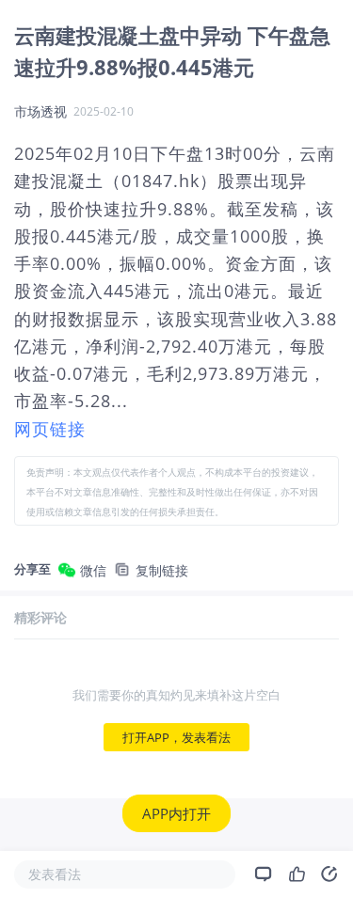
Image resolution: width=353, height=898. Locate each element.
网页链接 (50, 428)
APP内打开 (176, 813)
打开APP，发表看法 (176, 737)
